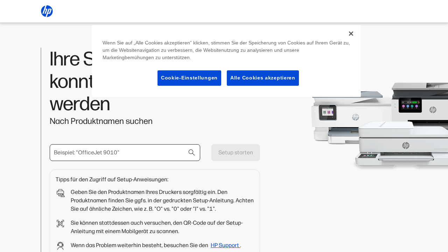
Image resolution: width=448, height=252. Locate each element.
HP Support (225, 245)
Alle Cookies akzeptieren (262, 77)
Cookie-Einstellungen (189, 77)
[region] (226, 61)
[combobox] (125, 152)
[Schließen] (351, 33)
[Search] (191, 152)
